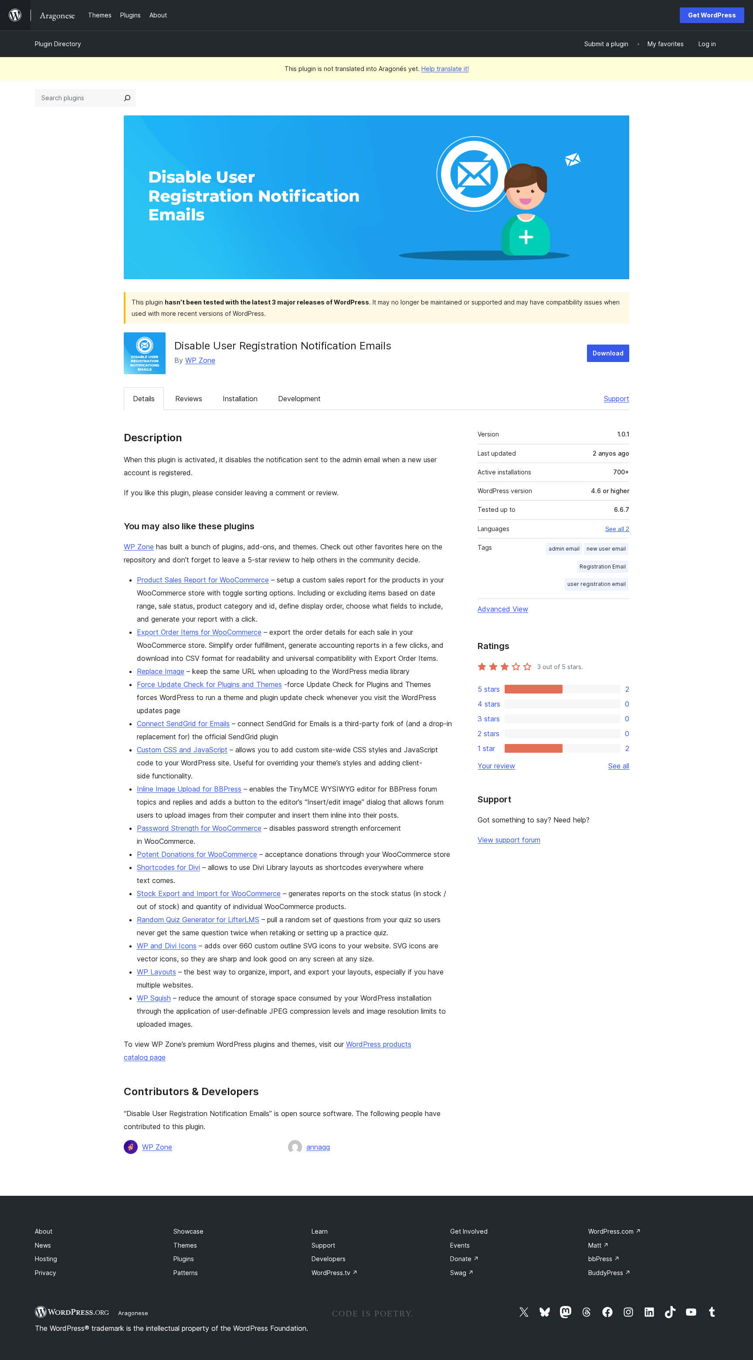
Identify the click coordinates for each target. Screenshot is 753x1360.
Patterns (185, 1272)
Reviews (188, 398)
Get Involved (469, 1231)
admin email (564, 548)
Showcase (188, 1231)
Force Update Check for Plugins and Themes (209, 684)
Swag (462, 1272)
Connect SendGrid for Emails (183, 723)
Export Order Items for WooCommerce (199, 632)
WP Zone (200, 360)
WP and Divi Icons (167, 945)
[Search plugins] (127, 98)
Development (299, 398)
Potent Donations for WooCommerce (197, 854)
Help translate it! (445, 68)
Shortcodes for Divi (168, 867)
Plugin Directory (58, 43)
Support (616, 398)
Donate (464, 1258)
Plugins (183, 1258)
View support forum (509, 840)
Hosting (46, 1258)
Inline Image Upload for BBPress (189, 789)
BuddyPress (609, 1272)
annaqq (318, 1147)
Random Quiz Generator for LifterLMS (198, 919)
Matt (598, 1245)
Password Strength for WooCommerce (199, 828)
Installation (240, 398)
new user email (606, 548)
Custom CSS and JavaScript (182, 749)
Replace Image (160, 671)
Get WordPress (712, 15)
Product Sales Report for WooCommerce (203, 579)
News (43, 1245)
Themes (185, 1245)
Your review (496, 765)
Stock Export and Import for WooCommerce (209, 893)
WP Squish (154, 998)
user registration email (596, 584)
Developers (329, 1258)
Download (608, 353)
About (43, 1231)
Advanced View (503, 609)
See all (618, 765)
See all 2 (617, 528)
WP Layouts (156, 972)
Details (144, 398)
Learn (320, 1231)
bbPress (604, 1258)
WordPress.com (614, 1231)
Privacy (45, 1272)
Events (460, 1245)
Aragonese (133, 1312)
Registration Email (603, 566)
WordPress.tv (335, 1272)
